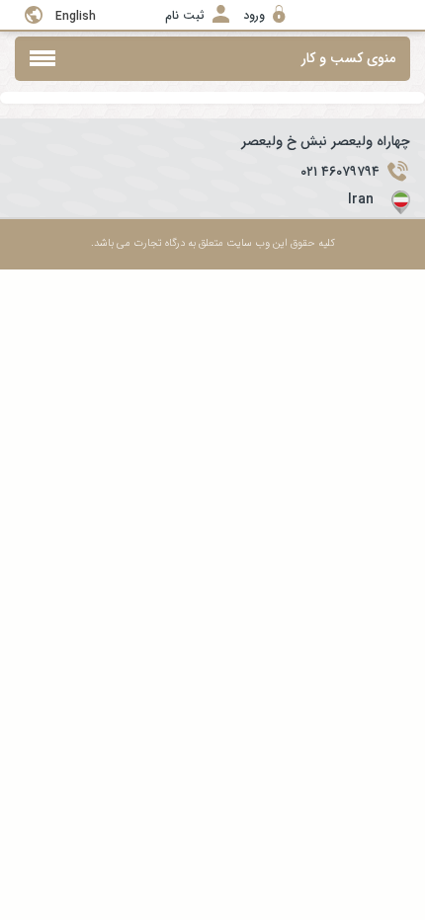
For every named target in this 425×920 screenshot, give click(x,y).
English (75, 16)
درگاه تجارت (157, 243)
